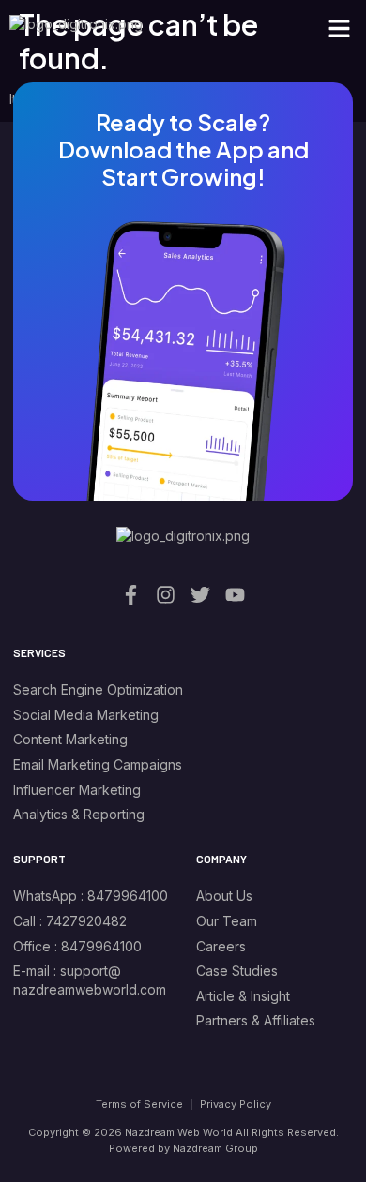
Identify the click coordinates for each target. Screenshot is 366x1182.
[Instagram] (165, 595)
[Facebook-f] (131, 595)
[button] (340, 28)
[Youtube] (235, 595)
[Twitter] (200, 595)
